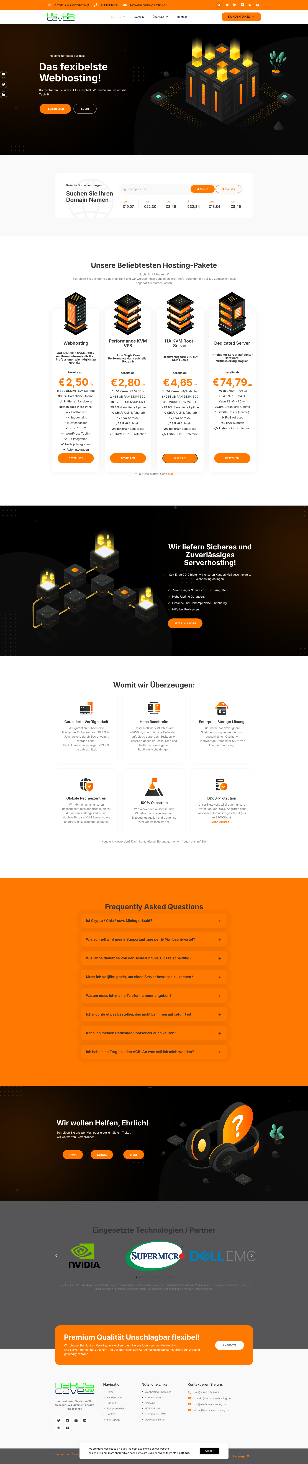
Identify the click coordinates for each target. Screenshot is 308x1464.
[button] (219, 5)
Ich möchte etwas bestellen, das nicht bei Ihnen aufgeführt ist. (139, 1014)
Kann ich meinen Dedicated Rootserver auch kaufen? (131, 1033)
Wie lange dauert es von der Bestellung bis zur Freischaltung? (138, 958)
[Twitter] (3, 84)
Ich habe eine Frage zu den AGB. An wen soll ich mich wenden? (140, 1052)
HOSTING (115, 16)
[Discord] (84, 1420)
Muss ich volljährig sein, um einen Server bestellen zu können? (139, 977)
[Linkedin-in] (3, 94)
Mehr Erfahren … (221, 821)
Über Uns (158, 16)
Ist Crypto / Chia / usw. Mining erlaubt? (119, 921)
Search (204, 189)
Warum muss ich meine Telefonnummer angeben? (128, 995)
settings (184, 1452)
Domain (139, 16)
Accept (209, 1450)
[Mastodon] (58, 1428)
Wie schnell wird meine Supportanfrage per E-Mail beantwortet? (140, 939)
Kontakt (182, 16)
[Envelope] (3, 74)
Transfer (230, 189)
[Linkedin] (67, 1420)
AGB (170, 473)
